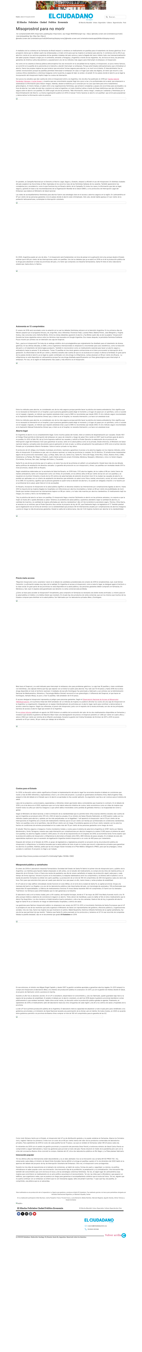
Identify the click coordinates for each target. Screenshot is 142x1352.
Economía (63, 22)
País (124, 22)
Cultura (109, 22)
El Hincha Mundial (85, 22)
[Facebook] (18, 1214)
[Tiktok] (30, 1214)
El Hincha (22, 22)
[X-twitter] (22, 1214)
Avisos (95, 22)
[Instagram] (26, 1214)
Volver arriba (113, 1235)
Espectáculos (117, 22)
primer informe (25, 712)
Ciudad (43, 22)
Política (52, 22)
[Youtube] (34, 1214)
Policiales (33, 22)
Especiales (102, 22)
